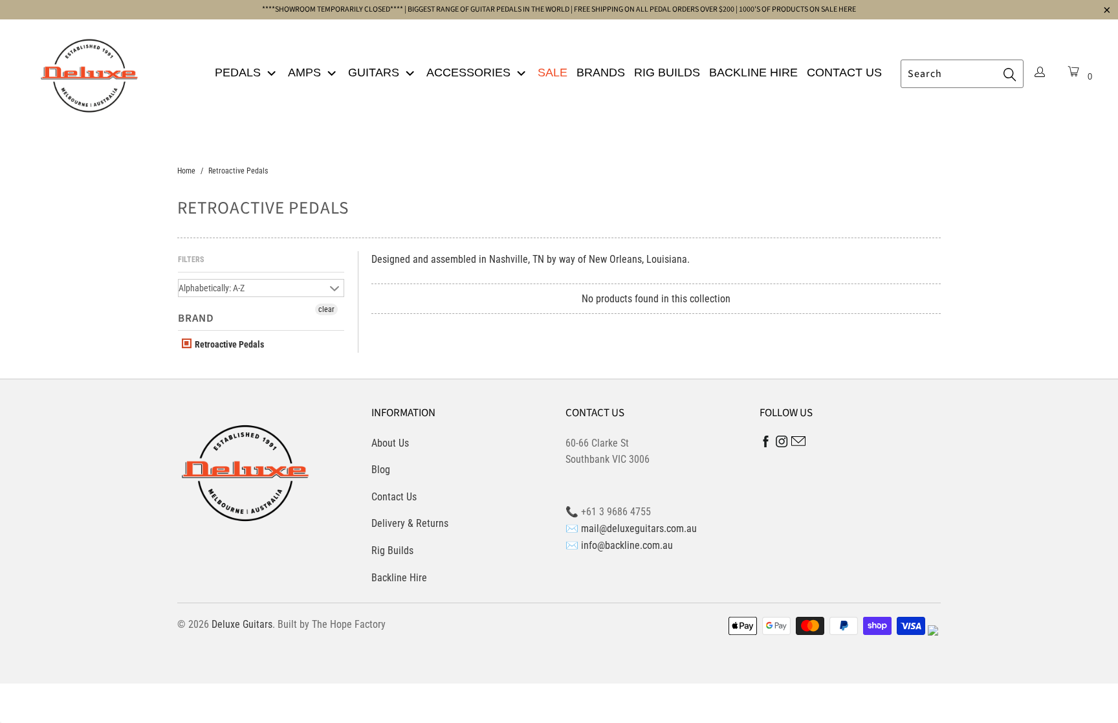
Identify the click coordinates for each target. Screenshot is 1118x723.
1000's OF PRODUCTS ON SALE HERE (797, 9)
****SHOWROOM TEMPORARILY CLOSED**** (332, 9)
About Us (390, 443)
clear (326, 309)
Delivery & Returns (409, 523)
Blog (380, 469)
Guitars (375, 72)
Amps (306, 72)
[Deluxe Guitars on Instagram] (782, 444)
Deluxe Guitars (242, 624)
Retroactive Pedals (228, 344)
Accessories (470, 72)
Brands (600, 72)
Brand (196, 318)
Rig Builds (667, 72)
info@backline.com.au (627, 545)
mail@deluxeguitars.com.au (639, 528)
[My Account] (1040, 73)
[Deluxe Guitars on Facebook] (766, 444)
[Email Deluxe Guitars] (798, 443)
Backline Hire (753, 72)
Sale (552, 72)
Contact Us (844, 72)
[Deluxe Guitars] (89, 72)
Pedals (239, 72)
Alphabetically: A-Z (212, 288)
